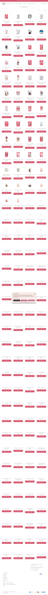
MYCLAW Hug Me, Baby (41, 159)
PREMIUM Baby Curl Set (6, 341)
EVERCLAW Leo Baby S (18, 372)
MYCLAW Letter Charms (6, 128)
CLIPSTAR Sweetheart (30, 219)
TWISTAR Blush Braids (41, 387)
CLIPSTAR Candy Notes (18, 219)
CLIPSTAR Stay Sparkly (41, 21)
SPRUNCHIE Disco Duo (41, 36)
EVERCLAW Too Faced (7, 387)
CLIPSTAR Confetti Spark (6, 205)
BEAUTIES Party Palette (6, 51)
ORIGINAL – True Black (41, 554)
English (45, 594)
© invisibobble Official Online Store (9, 591)
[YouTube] (34, 569)
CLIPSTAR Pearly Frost (6, 432)
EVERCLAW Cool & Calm (29, 174)
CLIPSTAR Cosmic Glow (6, 326)
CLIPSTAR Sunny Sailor (29, 311)
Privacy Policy (5, 575)
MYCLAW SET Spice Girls (29, 51)
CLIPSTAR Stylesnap (18, 508)
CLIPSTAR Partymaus (6, 36)
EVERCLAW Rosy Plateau (41, 174)
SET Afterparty (30, 36)
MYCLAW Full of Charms (18, 159)
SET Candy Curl (7, 265)
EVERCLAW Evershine (18, 387)
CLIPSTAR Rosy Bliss (41, 418)
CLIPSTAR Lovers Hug (41, 205)
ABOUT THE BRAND (32, 3)
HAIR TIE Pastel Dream (41, 341)
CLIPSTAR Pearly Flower (41, 326)
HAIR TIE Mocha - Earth (41, 508)
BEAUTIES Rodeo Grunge (29, 326)
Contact (4, 585)
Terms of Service (5, 577)
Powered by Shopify (5, 592)
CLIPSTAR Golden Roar (18, 432)
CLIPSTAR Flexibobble (41, 128)
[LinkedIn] (36, 569)
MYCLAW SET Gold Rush (29, 128)
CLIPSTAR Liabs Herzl (6, 296)
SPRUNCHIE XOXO (7, 219)
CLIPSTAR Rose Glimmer (18, 205)
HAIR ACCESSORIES (18, 3)
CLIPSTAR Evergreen (30, 418)
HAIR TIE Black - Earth (6, 523)
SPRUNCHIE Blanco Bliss (18, 311)
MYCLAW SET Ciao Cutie (41, 67)
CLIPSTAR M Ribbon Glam (18, 402)
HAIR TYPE (25, 3)
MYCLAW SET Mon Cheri (29, 67)
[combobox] (45, 594)
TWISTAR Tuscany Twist (6, 311)
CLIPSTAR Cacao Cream (18, 418)
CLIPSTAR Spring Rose (30, 432)
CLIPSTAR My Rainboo (30, 478)
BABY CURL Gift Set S (6, 508)
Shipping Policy (5, 578)
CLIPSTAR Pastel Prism (30, 205)
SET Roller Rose (6, 372)
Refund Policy (5, 574)
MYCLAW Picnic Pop (30, 159)
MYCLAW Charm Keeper (18, 113)
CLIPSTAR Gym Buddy (6, 418)
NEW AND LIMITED (10, 3)
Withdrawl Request (5, 580)
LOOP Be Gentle (18, 523)
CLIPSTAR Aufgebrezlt (6, 463)
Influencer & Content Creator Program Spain (9, 584)
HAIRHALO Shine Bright (29, 21)
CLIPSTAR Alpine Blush (41, 250)
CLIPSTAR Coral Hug (41, 311)
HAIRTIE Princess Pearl (6, 402)
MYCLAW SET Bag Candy (41, 113)
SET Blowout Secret (18, 67)
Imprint (4, 581)
